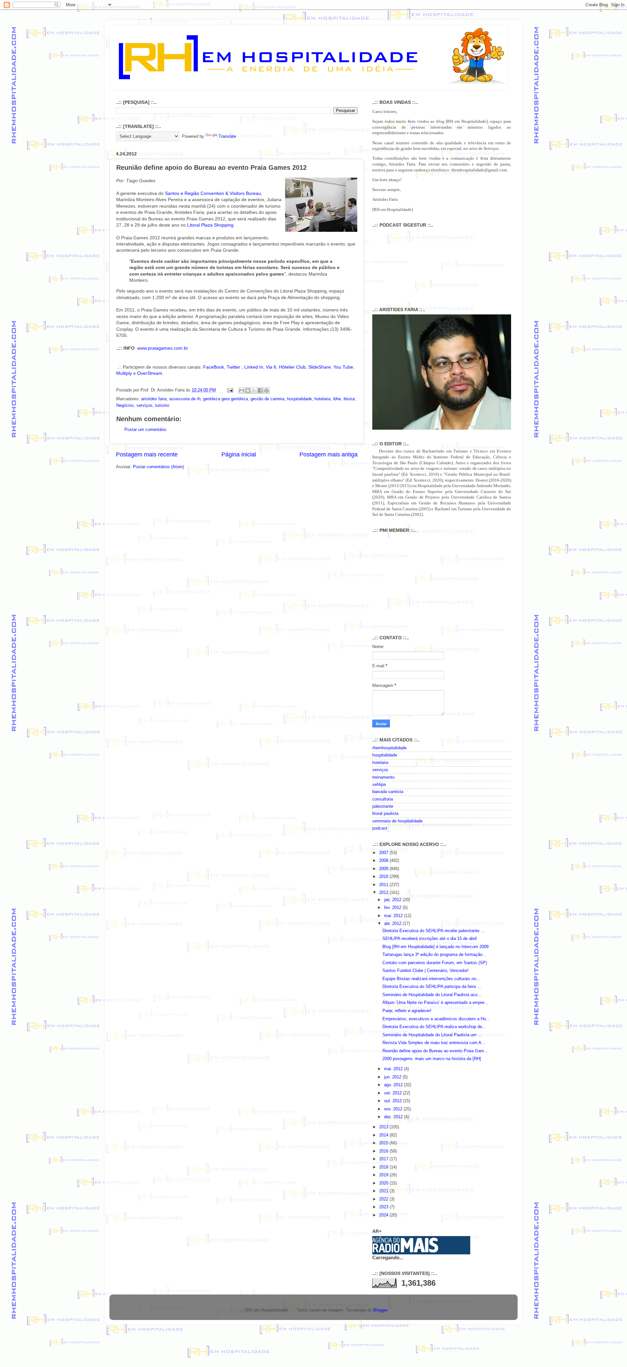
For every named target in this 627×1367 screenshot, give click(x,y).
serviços (145, 405)
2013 (384, 1127)
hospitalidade (299, 399)
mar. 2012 (394, 916)
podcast (379, 828)
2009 (384, 868)
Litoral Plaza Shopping (210, 225)
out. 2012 (393, 1101)
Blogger (380, 1310)
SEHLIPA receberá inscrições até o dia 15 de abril (429, 938)
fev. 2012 (393, 907)
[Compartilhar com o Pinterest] (266, 390)
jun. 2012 (393, 1077)
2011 (384, 884)
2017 (384, 1159)
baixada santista (387, 791)
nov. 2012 (394, 1109)
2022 (384, 1199)
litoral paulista (385, 813)
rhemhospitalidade (389, 748)
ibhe (337, 399)
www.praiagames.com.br (162, 348)
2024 (384, 1215)
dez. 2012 (394, 1117)
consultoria (382, 799)
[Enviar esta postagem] (229, 390)
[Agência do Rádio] (405, 1251)
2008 (384, 860)
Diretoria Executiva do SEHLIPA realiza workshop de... (434, 1027)
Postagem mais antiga (328, 454)
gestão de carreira (267, 399)
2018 (384, 1167)
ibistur (349, 399)
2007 (384, 852)
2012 (384, 892)
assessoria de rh (185, 399)
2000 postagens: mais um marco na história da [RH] (431, 1059)
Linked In (253, 367)
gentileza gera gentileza (225, 399)
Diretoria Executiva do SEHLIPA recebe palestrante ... (433, 931)
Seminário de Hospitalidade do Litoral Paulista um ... (432, 1035)
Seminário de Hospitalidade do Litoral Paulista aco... (431, 995)
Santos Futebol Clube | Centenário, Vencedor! (425, 970)
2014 (384, 1135)
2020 (384, 1183)
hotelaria (322, 399)
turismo (162, 405)
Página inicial (238, 454)
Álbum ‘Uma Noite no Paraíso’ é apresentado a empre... (435, 1002)
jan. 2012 (393, 900)
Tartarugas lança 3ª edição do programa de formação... (434, 954)
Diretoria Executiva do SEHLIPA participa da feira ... (431, 986)
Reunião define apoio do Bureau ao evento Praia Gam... (435, 1051)
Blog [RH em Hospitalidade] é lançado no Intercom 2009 (435, 947)
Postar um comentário (145, 429)
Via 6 (271, 367)
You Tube (343, 367)
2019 (384, 1175)
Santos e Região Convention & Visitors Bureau (213, 193)
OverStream (149, 373)
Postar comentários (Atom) (158, 467)
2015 (384, 1143)
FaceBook (213, 367)
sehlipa (379, 784)
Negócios (125, 405)
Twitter (234, 367)
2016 (384, 1151)
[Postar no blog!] (248, 390)
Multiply (124, 373)
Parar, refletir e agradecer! (406, 1011)
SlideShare (319, 367)
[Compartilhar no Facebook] (260, 390)
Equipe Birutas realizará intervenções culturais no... (431, 979)
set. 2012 (393, 1093)
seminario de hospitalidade (397, 821)
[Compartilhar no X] (254, 390)
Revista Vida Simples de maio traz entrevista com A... (433, 1043)
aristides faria (154, 399)
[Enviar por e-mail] (241, 390)
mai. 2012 (394, 1069)
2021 (384, 1191)
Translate (227, 136)
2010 (384, 876)
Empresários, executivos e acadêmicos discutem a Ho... (436, 1019)
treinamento (383, 777)
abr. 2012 (393, 923)
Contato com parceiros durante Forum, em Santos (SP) (434, 963)
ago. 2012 (394, 1085)
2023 (384, 1207)
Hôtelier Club (292, 367)
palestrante (382, 806)
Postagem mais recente (147, 454)
